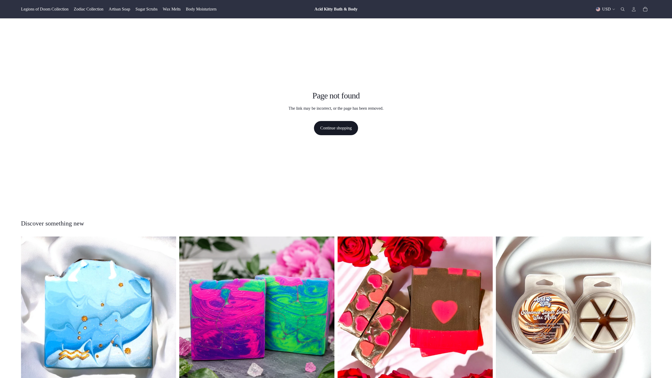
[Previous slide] (187, 314)
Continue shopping (336, 128)
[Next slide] (326, 314)
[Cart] (645, 9)
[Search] (622, 9)
